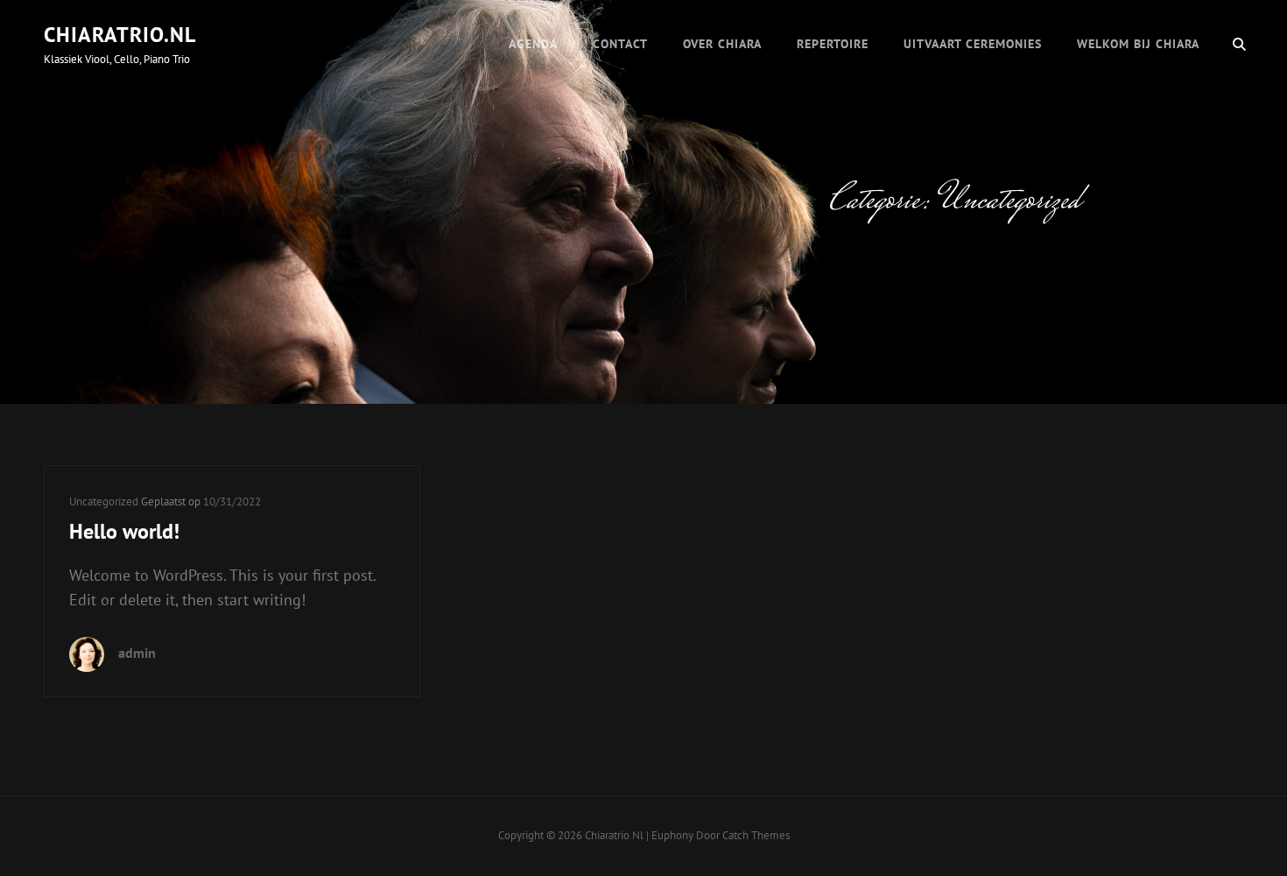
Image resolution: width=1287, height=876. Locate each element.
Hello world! (124, 531)
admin (137, 652)
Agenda (533, 44)
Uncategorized (103, 501)
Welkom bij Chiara (1138, 44)
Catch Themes (756, 835)
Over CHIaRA (722, 44)
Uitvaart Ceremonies (973, 44)
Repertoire (833, 44)
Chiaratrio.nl (120, 34)
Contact (620, 44)
